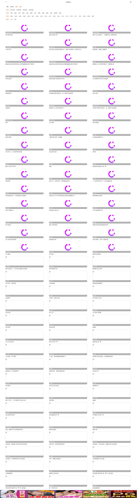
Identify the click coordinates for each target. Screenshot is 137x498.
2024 (20, 16)
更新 (7, 19)
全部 (7, 10)
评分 (15, 19)
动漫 (16, 6)
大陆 (11, 13)
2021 (33, 16)
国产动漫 (12, 10)
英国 (31, 13)
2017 (50, 16)
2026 (11, 16)
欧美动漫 (25, 10)
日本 (35, 13)
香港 (15, 13)
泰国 (47, 13)
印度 (51, 13)
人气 (11, 19)
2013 (67, 16)
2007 (93, 16)
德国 (43, 13)
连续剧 (12, 6)
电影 (7, 6)
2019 (41, 16)
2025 (16, 16)
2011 (76, 16)
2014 (63, 16)
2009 (84, 16)
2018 (46, 16)
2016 (54, 16)
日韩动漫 (18, 10)
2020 (37, 16)
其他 (60, 13)
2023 (24, 16)
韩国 (39, 13)
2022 (28, 16)
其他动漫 (31, 10)
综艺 (20, 6)
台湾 (19, 13)
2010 (80, 16)
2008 (88, 16)
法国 (27, 13)
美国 (23, 13)
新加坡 (55, 13)
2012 (71, 16)
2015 (58, 16)
